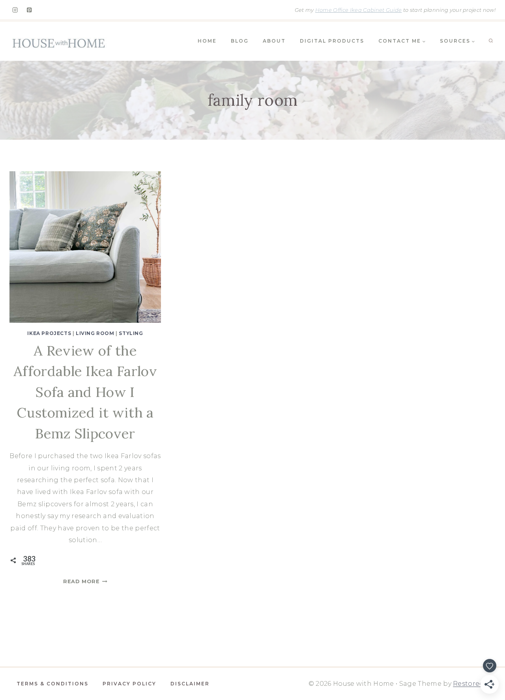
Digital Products (332, 41)
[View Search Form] (491, 41)
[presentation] (85, 247)
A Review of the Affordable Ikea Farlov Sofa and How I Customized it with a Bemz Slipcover (85, 392)
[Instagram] (15, 10)
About (274, 41)
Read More (85, 581)
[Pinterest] (29, 10)
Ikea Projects (49, 333)
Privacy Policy (129, 684)
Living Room (95, 333)
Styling (131, 333)
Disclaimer (189, 684)
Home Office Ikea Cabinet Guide (358, 10)
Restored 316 (474, 683)
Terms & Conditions (52, 684)
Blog (240, 41)
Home (207, 41)
